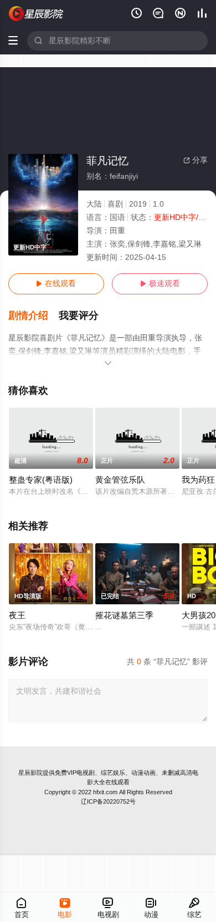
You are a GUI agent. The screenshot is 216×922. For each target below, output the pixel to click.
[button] (33, 315)
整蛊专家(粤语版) (41, 479)
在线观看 (56, 283)
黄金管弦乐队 (120, 479)
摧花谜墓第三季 (124, 615)
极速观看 (160, 283)
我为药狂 (198, 479)
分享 (195, 160)
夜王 (17, 615)
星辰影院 (30, 772)
